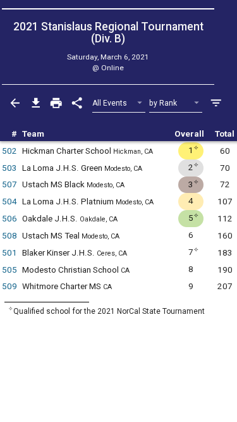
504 (9, 201)
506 (9, 218)
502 (9, 151)
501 (9, 253)
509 (9, 286)
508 (9, 235)
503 (9, 168)
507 (9, 184)
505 (9, 270)
